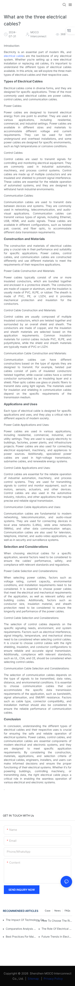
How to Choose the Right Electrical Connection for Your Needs (57, 920)
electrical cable (13, 55)
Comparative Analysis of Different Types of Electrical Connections (21, 928)
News (57, 910)
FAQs (67, 910)
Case (47, 910)
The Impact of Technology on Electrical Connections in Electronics (26, 919)
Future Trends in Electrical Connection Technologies (57, 936)
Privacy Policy (53, 978)
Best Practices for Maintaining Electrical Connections (21, 936)
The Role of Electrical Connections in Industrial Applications (57, 928)
